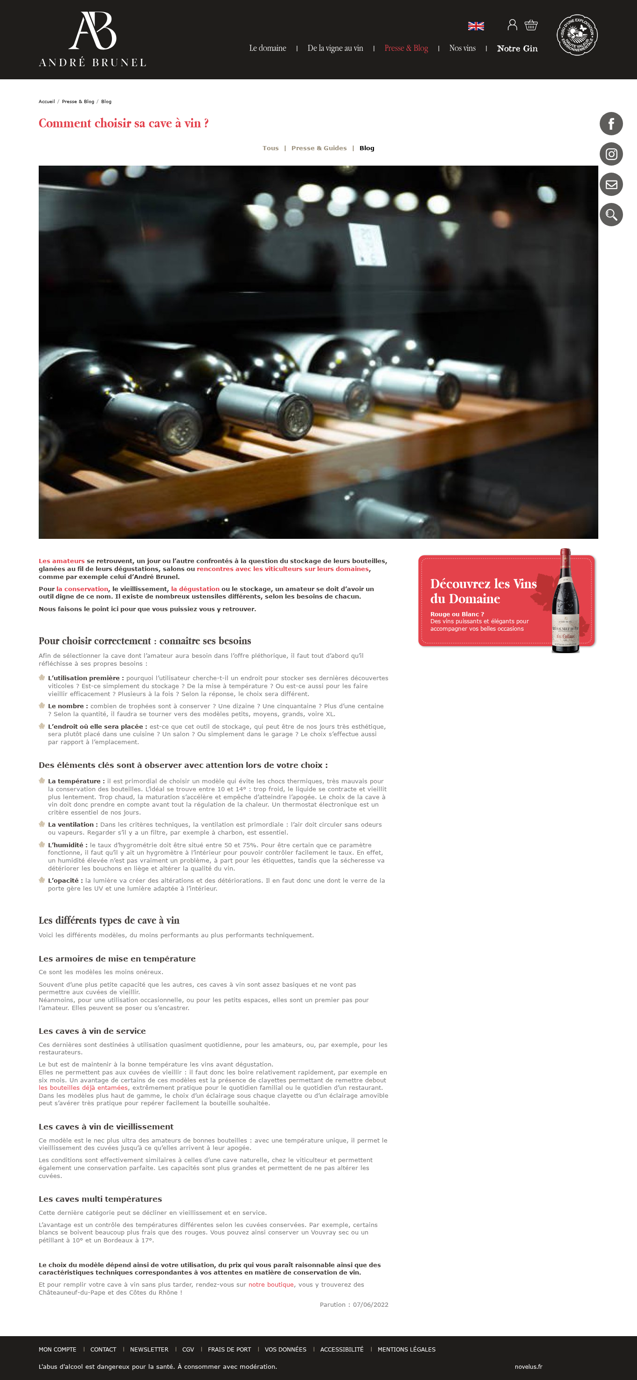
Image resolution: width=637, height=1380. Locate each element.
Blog (367, 148)
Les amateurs (62, 561)
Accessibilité (342, 1349)
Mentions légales (407, 1349)
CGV (188, 1349)
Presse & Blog (406, 47)
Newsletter (149, 1349)
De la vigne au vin (335, 47)
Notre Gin (517, 48)
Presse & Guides (319, 148)
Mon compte (512, 25)
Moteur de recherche (611, 214)
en (476, 26)
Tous (271, 148)
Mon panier (531, 24)
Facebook (611, 123)
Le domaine (267, 47)
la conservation (82, 588)
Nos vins (463, 47)
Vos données (285, 1349)
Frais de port (229, 1349)
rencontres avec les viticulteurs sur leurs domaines (283, 568)
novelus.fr (528, 1366)
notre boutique (271, 1284)
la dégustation (194, 588)
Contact (611, 184)
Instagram (611, 154)
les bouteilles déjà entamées (83, 1087)
